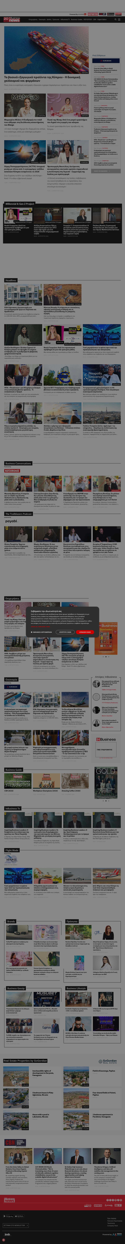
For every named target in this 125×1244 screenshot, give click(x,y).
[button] (62, 626)
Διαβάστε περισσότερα (81, 623)
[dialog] (62, 622)
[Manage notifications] (3, 1239)
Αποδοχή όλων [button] (85, 632)
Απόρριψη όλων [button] (65, 632)
